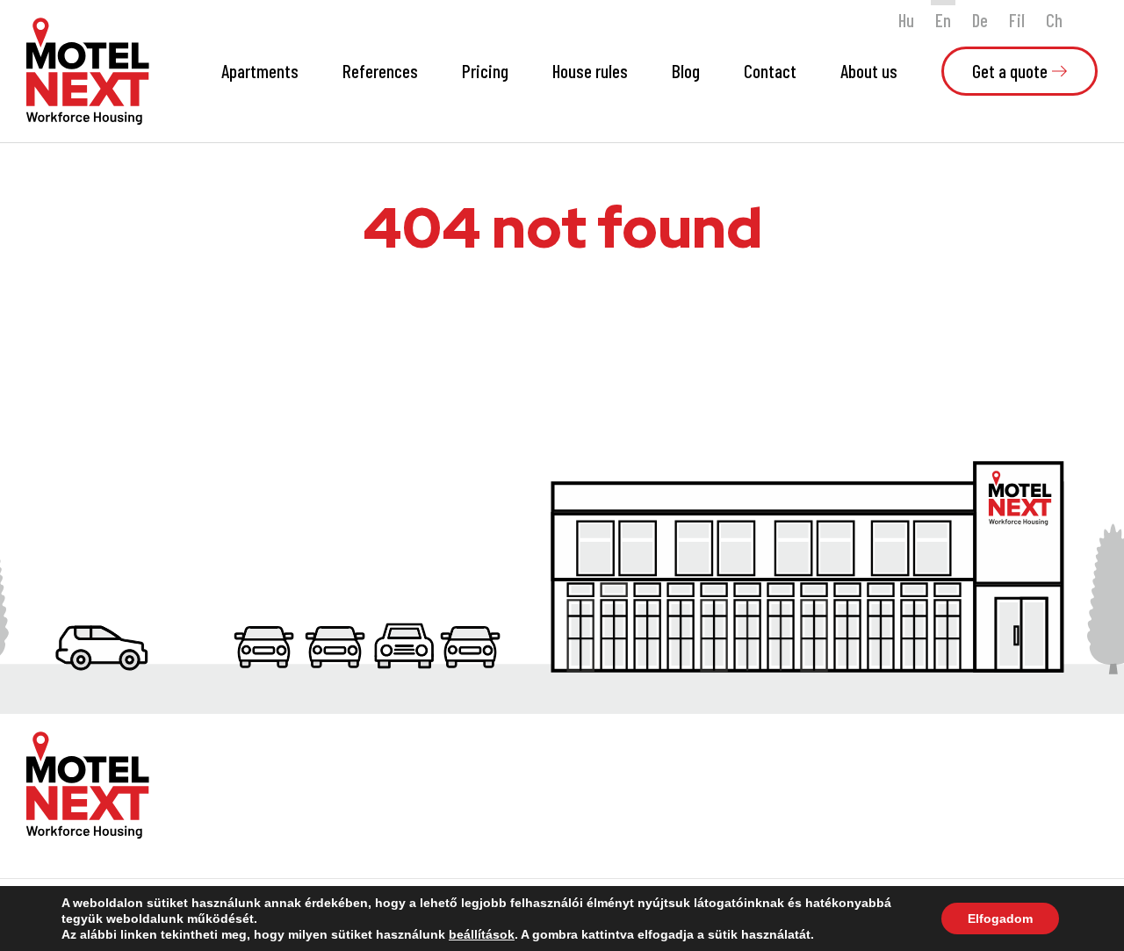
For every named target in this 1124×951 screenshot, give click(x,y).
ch (1054, 20)
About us (868, 71)
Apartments (260, 71)
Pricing (485, 71)
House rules (590, 71)
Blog (686, 71)
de (980, 20)
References (380, 71)
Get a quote (1010, 71)
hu (906, 20)
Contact (770, 71)
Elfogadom (1000, 918)
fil (1017, 20)
